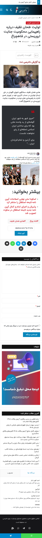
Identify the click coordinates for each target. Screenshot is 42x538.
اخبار (33, 18)
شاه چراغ (33, 221)
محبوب (10, 473)
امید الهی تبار (35, 480)
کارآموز (37, 489)
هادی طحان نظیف (17, 221)
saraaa (37, 505)
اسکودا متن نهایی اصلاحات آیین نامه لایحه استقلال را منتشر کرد (20, 200)
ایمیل (38, 306)
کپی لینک (21, 233)
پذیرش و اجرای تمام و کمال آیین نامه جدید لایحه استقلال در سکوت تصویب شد (19, 210)
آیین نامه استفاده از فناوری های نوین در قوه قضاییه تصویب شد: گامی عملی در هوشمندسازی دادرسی (21, 462)
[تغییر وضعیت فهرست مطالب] (35, 55)
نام (38, 296)
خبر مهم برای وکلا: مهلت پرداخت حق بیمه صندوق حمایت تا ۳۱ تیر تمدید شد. (21, 438)
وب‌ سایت (37, 316)
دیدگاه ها (31, 473)
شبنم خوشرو (35, 496)
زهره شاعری (35, 42)
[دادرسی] (21, 9)
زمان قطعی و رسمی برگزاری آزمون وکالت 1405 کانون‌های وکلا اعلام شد (23, 420)
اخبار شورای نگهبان (24, 18)
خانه (37, 18)
